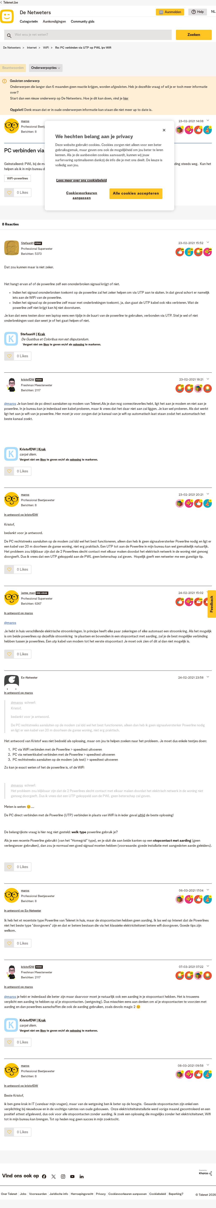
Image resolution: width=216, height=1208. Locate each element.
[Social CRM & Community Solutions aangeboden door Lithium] (205, 1172)
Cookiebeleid (157, 1194)
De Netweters (35, 12)
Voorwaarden (38, 1194)
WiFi (46, 47)
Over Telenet (9, 1194)
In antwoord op (21, 514)
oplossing (78, 344)
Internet (32, 47)
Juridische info (58, 1194)
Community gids (82, 21)
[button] (207, 120)
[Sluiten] (164, 130)
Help (200, 12)
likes (46, 344)
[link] (14, 69)
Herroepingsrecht (82, 1194)
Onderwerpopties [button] (44, 68)
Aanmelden (173, 12)
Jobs (23, 1194)
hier (125, 98)
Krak (41, 334)
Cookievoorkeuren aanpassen (81, 196)
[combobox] (88, 35)
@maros (10, 404)
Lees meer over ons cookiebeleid (81, 180)
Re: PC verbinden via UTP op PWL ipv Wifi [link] (83, 47)
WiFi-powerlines (17, 178)
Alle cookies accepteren (136, 193)
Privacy (101, 1194)
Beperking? (176, 1194)
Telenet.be (10, 2)
